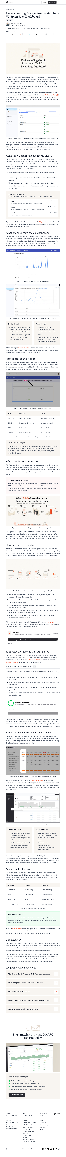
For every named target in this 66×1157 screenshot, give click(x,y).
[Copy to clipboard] (57, 671)
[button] (33, 713)
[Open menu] (58, 2)
